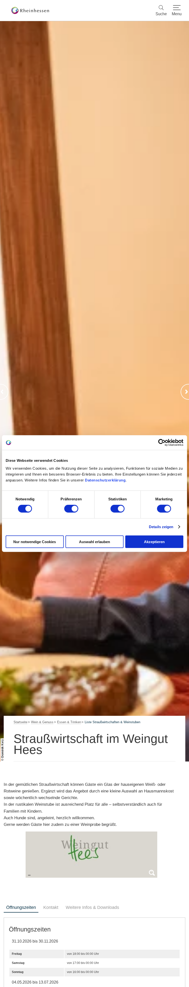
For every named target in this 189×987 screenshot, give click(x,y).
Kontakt (50, 907)
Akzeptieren (154, 541)
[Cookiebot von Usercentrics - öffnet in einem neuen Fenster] (161, 442)
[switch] (71, 509)
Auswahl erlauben (94, 541)
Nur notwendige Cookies (34, 541)
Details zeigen (161, 527)
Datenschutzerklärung (105, 480)
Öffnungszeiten (21, 907)
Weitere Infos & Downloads (92, 907)
